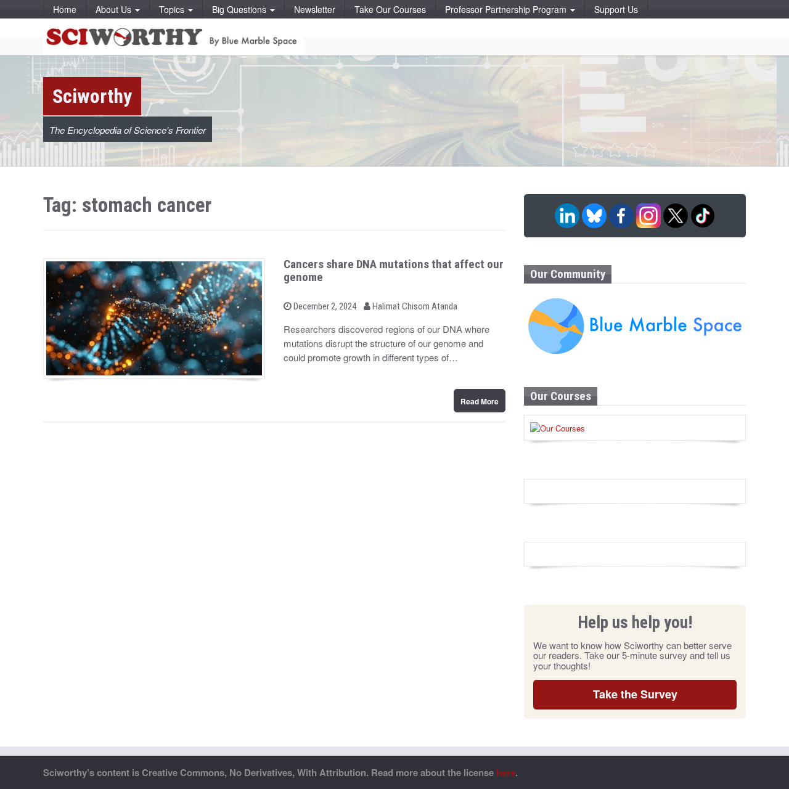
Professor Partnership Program (507, 9)
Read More (479, 401)
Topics (173, 9)
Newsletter (314, 9)
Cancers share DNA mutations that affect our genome (394, 270)
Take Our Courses (390, 9)
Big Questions (240, 9)
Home (64, 9)
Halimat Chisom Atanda (413, 306)
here (505, 772)
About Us (115, 9)
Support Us (616, 9)
